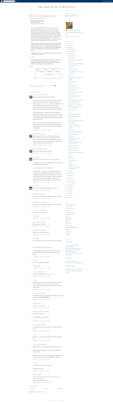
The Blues (70, 83)
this (38, 337)
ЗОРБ (67, 235)
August (70, 58)
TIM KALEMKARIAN (71, 227)
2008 (68, 193)
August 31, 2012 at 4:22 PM (41, 276)
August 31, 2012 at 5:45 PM (41, 321)
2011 (68, 186)
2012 (68, 47)
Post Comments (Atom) (40, 391)
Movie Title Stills (72, 85)
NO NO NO (70, 136)
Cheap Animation (38, 86)
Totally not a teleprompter (39, 305)
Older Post (60, 388)
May (70, 175)
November (71, 51)
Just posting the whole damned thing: (37, 18)
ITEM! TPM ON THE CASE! (74, 116)
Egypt (67, 216)
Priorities (70, 156)
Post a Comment (32, 386)
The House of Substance (56, 7)
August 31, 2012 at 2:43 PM (41, 226)
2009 (68, 191)
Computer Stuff (69, 208)
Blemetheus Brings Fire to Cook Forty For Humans (75, 106)
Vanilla (69, 162)
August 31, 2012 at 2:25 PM (41, 182)
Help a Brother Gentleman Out (75, 132)
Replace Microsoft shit (71, 251)
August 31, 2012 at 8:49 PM (41, 340)
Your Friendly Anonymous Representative (74, 167)
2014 (68, 43)
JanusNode (68, 218)
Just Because (71, 118)
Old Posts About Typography (74, 104)
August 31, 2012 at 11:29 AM (42, 130)
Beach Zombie (71, 110)
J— (33, 260)
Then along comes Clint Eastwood (49, 29)
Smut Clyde (35, 303)
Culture (67, 210)
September (71, 56)
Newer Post (31, 388)
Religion (68, 225)
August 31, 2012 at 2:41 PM (41, 218)
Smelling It (70, 98)
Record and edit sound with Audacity (74, 248)
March (70, 179)
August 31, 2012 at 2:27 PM (41, 190)
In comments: (32, 57)
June (70, 173)
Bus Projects (71, 129)
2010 (68, 189)
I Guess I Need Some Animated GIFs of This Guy (75, 143)
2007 (68, 195)
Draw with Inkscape (70, 246)
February (71, 182)
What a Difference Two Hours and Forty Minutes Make (75, 101)
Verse (67, 233)
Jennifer (34, 157)
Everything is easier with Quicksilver (74, 263)
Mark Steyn (35, 262)
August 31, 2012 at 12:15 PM (41, 153)
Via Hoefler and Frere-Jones (74, 96)
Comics (67, 206)
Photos (67, 220)
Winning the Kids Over (73, 148)
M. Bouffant (35, 374)
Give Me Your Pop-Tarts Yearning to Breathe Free (75, 64)
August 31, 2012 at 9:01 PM (41, 359)
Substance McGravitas (38, 134)
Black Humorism (72, 90)
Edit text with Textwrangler (72, 261)
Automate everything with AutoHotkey (74, 269)
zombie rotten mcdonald (38, 210)
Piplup (67, 221)
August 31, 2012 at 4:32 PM (41, 299)
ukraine (67, 231)
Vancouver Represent (73, 69)
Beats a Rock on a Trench (74, 114)
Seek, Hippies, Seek (72, 81)
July (70, 171)
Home (46, 388)
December (71, 49)
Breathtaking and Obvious (74, 146)
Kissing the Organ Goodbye (74, 88)
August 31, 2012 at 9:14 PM (41, 370)
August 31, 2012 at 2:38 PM (41, 198)
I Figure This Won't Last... (74, 150)
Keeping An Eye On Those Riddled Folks (74, 139)
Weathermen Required (73, 134)
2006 (68, 197)
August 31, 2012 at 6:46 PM (41, 331)
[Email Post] (55, 85)
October (70, 53)
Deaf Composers (69, 212)
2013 (68, 45)
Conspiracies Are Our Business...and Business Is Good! (74, 126)
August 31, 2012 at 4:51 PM (41, 307)
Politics (67, 223)
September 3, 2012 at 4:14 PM (42, 382)
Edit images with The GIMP (72, 245)
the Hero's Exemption (45, 104)
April (70, 177)
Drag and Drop (69, 214)
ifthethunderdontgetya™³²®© (39, 311)
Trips (67, 229)
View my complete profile (73, 36)
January (70, 184)
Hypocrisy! (70, 75)
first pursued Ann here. (50, 274)
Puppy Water (71, 158)
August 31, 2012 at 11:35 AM (42, 145)
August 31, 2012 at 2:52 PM (41, 234)
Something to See (72, 160)
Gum (69, 112)
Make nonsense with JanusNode (73, 250)
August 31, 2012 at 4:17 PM (41, 268)
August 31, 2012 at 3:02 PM (41, 256)
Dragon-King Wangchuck (38, 94)
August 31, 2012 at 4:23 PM (41, 289)
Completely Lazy (72, 164)
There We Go (71, 67)
